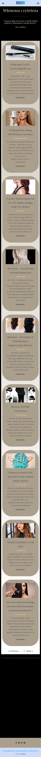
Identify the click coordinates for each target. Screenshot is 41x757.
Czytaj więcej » (20, 97)
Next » (29, 651)
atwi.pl (23, 754)
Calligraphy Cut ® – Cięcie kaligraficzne (20, 67)
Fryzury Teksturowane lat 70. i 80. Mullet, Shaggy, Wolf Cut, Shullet (20, 203)
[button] (3, 3)
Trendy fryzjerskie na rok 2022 (20, 544)
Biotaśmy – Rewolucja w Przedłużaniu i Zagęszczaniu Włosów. (20, 341)
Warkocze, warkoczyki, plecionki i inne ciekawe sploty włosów (21, 477)
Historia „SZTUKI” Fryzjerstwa (20, 409)
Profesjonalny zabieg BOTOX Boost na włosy (20, 132)
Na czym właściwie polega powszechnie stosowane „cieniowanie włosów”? (20, 606)
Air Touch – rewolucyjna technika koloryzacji (20, 271)
